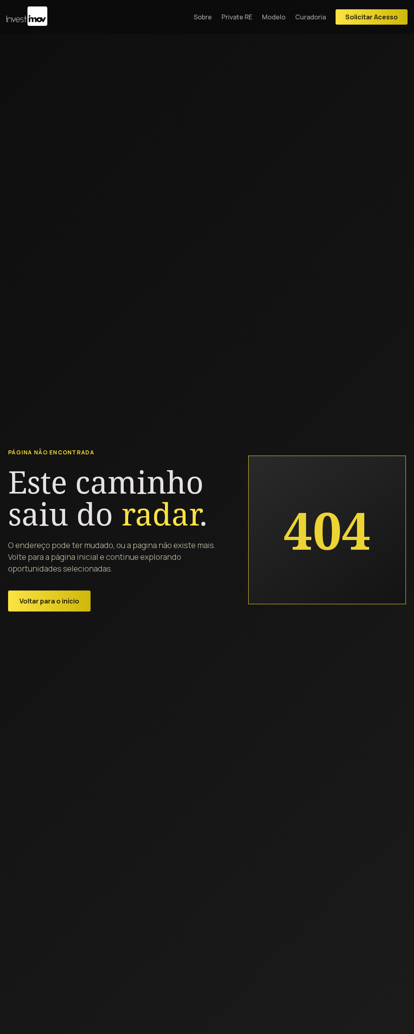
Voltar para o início (49, 601)
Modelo (273, 17)
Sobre (203, 17)
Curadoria (310, 17)
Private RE (237, 17)
